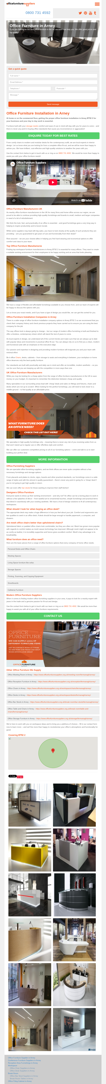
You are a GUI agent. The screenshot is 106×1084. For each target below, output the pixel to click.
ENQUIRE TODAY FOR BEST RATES (53, 135)
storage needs (32, 126)
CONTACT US (53, 616)
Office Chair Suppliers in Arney (22, 1068)
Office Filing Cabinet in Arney (20, 1081)
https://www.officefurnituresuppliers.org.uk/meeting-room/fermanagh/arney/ (64, 675)
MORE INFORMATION (53, 459)
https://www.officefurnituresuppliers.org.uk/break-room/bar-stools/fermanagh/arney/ (64, 702)
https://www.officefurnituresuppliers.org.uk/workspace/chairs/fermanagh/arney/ (59, 688)
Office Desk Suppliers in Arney (22, 1071)
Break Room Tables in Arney (21, 1078)
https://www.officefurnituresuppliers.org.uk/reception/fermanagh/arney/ (67, 682)
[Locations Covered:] (7, 4)
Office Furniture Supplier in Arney (21, 1058)
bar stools (26, 488)
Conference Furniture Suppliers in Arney (24, 1060)
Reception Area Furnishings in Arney (23, 1063)
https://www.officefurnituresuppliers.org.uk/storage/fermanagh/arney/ (64, 718)
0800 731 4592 (38, 13)
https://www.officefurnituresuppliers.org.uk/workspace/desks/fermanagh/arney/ (59, 695)
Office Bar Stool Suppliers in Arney (24, 1076)
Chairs (18, 357)
